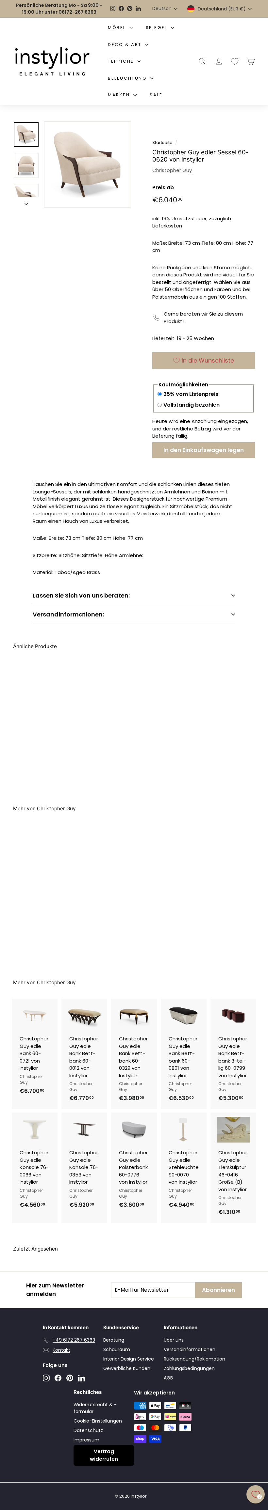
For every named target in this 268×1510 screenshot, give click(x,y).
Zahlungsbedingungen (189, 1368)
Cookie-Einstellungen (98, 1421)
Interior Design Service (128, 1359)
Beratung (113, 1340)
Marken (120, 95)
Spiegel (157, 27)
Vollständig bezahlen (191, 405)
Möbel (118, 27)
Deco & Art (125, 44)
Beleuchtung (128, 78)
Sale (156, 95)
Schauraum (116, 1349)
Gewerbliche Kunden (126, 1368)
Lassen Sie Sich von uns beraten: (81, 595)
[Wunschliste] (234, 61)
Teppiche (122, 61)
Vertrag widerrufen (104, 1455)
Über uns (174, 1340)
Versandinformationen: (68, 614)
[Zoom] (87, 164)
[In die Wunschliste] (53, 1030)
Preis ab (163, 187)
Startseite (162, 142)
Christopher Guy (172, 170)
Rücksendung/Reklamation (194, 1359)
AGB (168, 1378)
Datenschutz (88, 1430)
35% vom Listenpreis (190, 394)
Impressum (86, 1440)
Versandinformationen (189, 1349)
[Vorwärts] (26, 202)
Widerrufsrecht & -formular (95, 1408)
